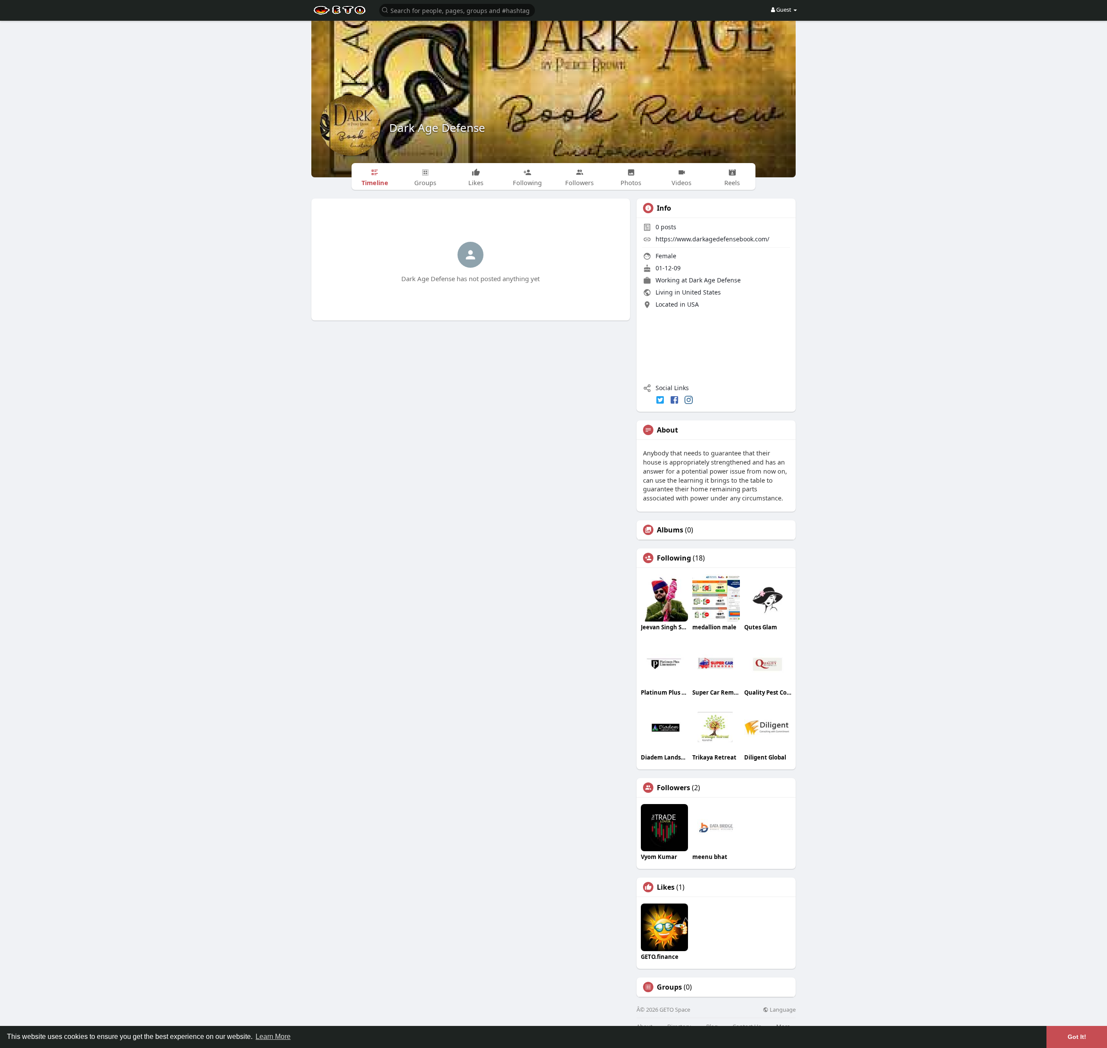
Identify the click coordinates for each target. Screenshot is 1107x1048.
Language (782, 1010)
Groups (669, 987)
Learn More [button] (273, 1036)
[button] (457, 10)
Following (674, 557)
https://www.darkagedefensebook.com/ (712, 239)
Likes (666, 887)
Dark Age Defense (437, 127)
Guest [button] (784, 9)
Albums (670, 529)
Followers (673, 787)
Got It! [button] (1077, 1036)
